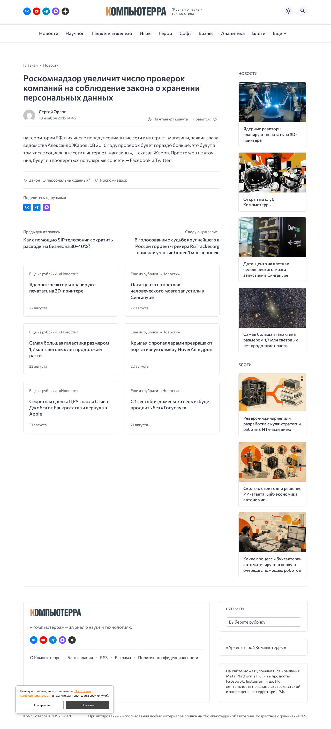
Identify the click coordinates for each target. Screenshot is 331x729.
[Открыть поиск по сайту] (303, 11)
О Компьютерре (45, 657)
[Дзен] (65, 11)
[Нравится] (216, 119)
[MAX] (55, 11)
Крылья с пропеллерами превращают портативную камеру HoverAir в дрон (172, 346)
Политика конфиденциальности (168, 657)
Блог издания (80, 657)
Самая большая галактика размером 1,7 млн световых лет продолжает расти (69, 349)
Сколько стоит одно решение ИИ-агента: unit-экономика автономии (272, 494)
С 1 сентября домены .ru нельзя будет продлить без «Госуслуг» (171, 404)
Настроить (42, 705)
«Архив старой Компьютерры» (256, 647)
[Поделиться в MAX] (46, 207)
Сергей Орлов (52, 111)
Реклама (123, 657)
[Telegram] (46, 11)
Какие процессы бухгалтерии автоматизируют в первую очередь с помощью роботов (272, 564)
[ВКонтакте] (27, 11)
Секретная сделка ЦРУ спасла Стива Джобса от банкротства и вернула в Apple (68, 407)
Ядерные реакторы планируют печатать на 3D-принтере (62, 288)
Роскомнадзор (113, 179)
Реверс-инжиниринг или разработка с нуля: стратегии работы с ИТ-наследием (272, 424)
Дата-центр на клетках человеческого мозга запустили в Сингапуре (167, 291)
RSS (104, 657)
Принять (87, 705)
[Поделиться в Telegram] (37, 207)
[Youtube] (36, 11)
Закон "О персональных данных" (59, 179)
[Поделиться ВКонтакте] (27, 207)
